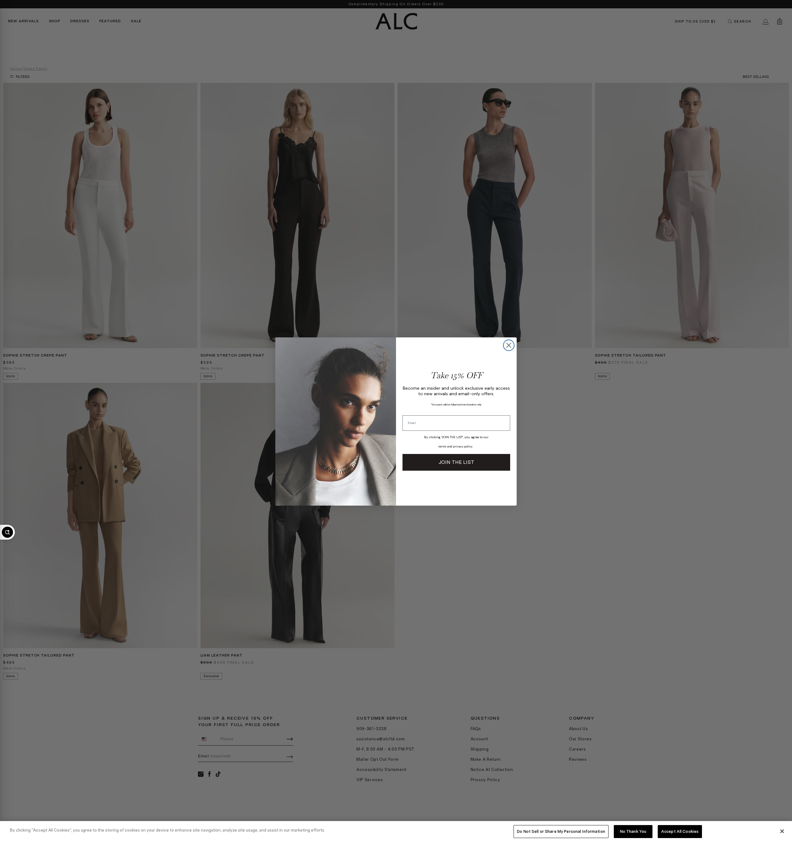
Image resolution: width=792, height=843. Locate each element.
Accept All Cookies (680, 831)
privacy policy (462, 446)
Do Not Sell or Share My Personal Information (561, 831)
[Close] (782, 831)
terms (442, 446)
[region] (396, 832)
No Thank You (633, 831)
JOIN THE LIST (456, 462)
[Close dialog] (508, 345)
